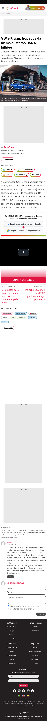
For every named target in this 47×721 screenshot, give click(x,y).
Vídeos (5, 322)
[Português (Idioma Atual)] (18, 695)
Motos (12, 651)
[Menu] (3, 8)
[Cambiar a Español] (28, 695)
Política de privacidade (23, 718)
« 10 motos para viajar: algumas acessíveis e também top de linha (10, 296)
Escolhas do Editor (20, 313)
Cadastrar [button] (23, 685)
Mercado (5, 317)
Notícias (8, 14)
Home (2, 14)
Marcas (35, 627)
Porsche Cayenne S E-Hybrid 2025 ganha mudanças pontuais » (35, 294)
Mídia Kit (12, 639)
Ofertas (35, 664)
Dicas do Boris (11, 656)
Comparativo (35, 631)
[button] (35, 8)
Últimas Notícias (12, 647)
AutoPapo (9, 147)
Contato (11, 635)
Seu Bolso (32, 317)
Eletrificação (12, 664)
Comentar (41, 614)
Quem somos (11, 627)
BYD (13, 317)
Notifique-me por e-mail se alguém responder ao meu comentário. (23, 607)
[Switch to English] (23, 695)
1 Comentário (8, 159)
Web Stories (35, 660)
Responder (10, 576)
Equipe (12, 631)
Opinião (35, 647)
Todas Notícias (7, 313)
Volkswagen (22, 317)
